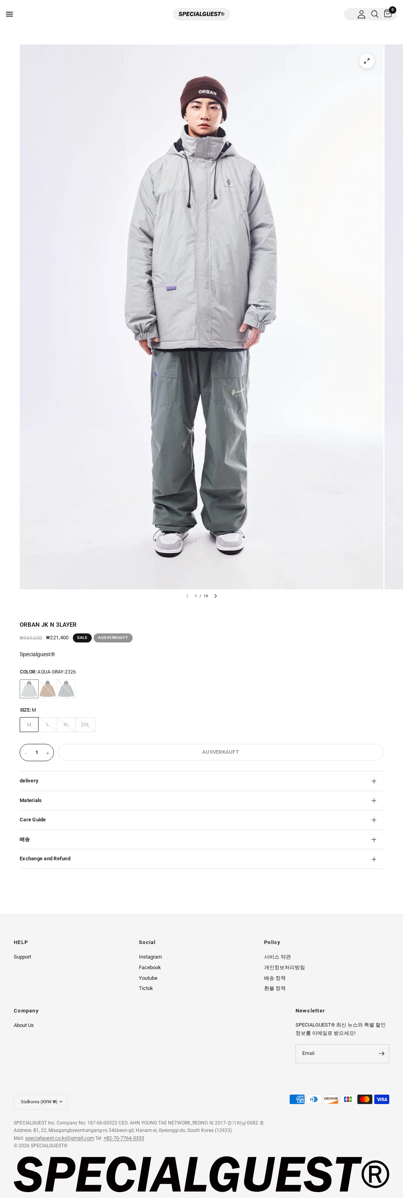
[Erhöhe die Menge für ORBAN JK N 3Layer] (48, 753)
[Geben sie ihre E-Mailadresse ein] (381, 1053)
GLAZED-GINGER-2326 (47, 688)
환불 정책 (275, 988)
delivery (29, 781)
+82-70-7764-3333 (124, 1138)
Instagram (150, 957)
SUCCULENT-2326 (66, 688)
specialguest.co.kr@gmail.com (59, 1138)
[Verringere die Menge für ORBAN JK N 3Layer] (26, 753)
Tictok (146, 988)
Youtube (148, 978)
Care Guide (33, 820)
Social (147, 942)
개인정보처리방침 (284, 967)
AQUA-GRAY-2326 (29, 688)
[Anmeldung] (361, 14)
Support (22, 957)
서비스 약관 (277, 957)
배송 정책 (275, 978)
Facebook (150, 967)
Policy (272, 942)
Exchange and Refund (45, 858)
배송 (25, 839)
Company (26, 1011)
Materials (31, 800)
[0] (386, 14)
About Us (24, 1025)
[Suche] (374, 14)
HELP (21, 942)
